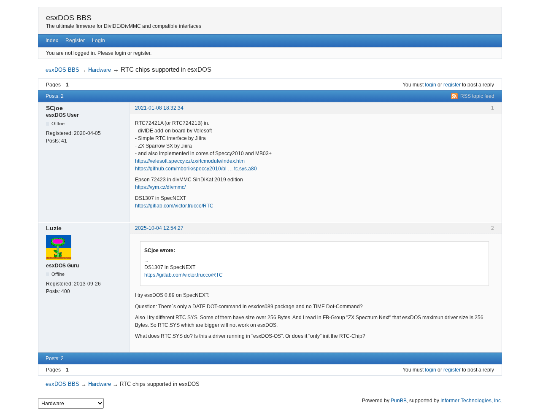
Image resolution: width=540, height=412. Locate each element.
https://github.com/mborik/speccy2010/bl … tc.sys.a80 (196, 169)
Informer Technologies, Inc (470, 401)
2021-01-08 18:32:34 (159, 108)
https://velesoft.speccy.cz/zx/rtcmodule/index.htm (190, 161)
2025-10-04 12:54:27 (159, 228)
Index (52, 40)
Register (75, 40)
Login (98, 40)
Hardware (99, 70)
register (452, 85)
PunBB (399, 401)
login (430, 85)
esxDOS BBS (69, 17)
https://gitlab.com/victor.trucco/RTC (174, 206)
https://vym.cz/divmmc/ (160, 187)
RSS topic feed (477, 96)
